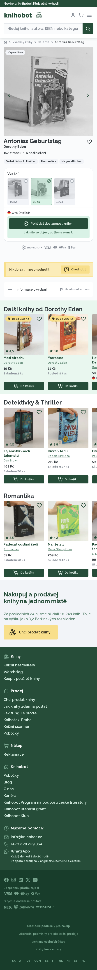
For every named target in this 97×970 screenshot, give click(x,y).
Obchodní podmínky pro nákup (48, 926)
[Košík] (81, 15)
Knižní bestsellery (19, 665)
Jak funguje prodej (20, 713)
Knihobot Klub (16, 816)
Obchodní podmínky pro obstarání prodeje (48, 933)
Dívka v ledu (58, 451)
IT (53, 960)
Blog (8, 782)
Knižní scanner (16, 726)
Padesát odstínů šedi (21, 544)
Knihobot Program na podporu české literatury (45, 802)
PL (83, 960)
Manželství (56, 544)
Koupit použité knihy (22, 678)
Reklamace (14, 754)
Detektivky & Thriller (33, 402)
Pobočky (11, 733)
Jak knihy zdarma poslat (25, 706)
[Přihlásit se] (73, 15)
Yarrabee (55, 358)
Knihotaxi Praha (18, 720)
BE (76, 960)
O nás (9, 789)
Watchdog (13, 672)
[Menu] (89, 15)
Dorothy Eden (15, 146)
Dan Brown (11, 460)
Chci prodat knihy (19, 700)
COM (37, 960)
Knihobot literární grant (25, 809)
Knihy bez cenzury (48, 949)
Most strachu (14, 358)
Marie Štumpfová (60, 549)
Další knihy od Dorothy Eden (43, 309)
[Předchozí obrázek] (9, 95)
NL (61, 960)
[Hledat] (88, 28)
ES (47, 960)
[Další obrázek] (87, 95)
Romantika (19, 495)
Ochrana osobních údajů (48, 941)
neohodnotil (39, 269)
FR (68, 960)
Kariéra (10, 796)
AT (21, 960)
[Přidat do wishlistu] (89, 142)
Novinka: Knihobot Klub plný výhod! (32, 3)
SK (14, 960)
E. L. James (11, 549)
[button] (48, 91)
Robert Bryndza (59, 456)
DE (29, 960)
